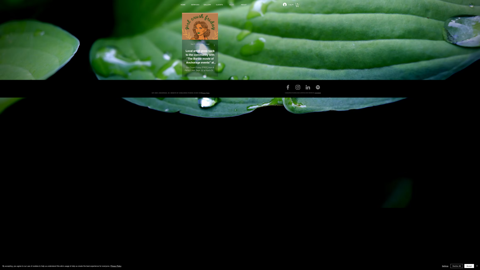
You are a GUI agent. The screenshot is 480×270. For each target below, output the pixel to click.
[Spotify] (318, 87)
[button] (297, 5)
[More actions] (215, 45)
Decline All (456, 266)
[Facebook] (288, 87)
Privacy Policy (115, 266)
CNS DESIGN (318, 93)
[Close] (477, 266)
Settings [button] (445, 266)
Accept (469, 266)
